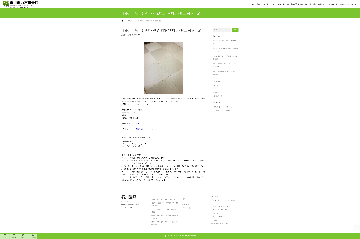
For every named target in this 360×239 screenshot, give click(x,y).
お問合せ (5, 237)
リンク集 (214, 220)
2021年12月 (229, 107)
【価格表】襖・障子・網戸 (299, 4)
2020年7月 (216, 111)
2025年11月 (216, 107)
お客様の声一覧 (344, 4)
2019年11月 (229, 111)
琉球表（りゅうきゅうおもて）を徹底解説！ (164, 199)
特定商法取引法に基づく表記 (219, 223)
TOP (253, 4)
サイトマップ (215, 213)
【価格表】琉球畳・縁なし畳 (219, 206)
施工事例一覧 (333, 4)
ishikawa (140, 35)
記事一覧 (353, 4)
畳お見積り (312, 4)
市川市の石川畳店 (24, 3)
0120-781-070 (133, 124)
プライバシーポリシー (218, 216)
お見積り (14, 237)
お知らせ (215, 86)
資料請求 (23, 237)
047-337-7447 (32, 237)
